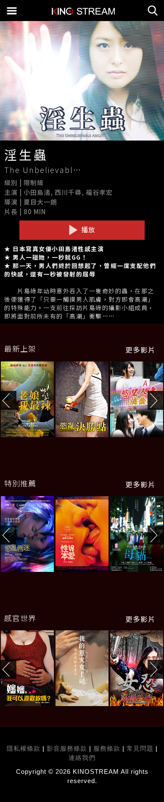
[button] (156, 400)
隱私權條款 (23, 748)
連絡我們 (82, 757)
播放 (87, 229)
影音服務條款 (67, 748)
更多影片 (140, 350)
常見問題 (140, 748)
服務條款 (107, 748)
